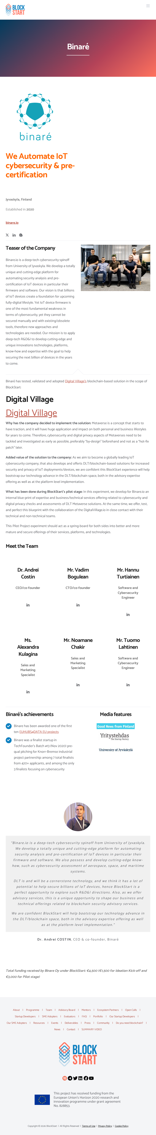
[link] (15, 10)
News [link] (57, 1029)
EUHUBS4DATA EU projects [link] (39, 732)
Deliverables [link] (71, 1023)
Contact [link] (71, 1029)
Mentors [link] (86, 1010)
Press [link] (87, 1023)
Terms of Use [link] (88, 1126)
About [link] (16, 1010)
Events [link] (54, 1023)
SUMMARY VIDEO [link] (92, 1029)
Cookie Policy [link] (121, 1126)
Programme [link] (32, 1010)
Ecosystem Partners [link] (108, 1010)
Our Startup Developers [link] (122, 1016)
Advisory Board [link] (66, 1010)
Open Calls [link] (131, 1010)
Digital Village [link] (31, 413)
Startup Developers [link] (25, 1016)
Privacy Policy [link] (105, 1126)
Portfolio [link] (98, 1016)
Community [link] (103, 1023)
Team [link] (49, 1010)
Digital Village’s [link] (76, 381)
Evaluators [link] (69, 1016)
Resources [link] (39, 1023)
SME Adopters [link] (49, 1016)
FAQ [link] (84, 1016)
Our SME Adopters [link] (17, 1023)
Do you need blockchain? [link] (129, 1023)
